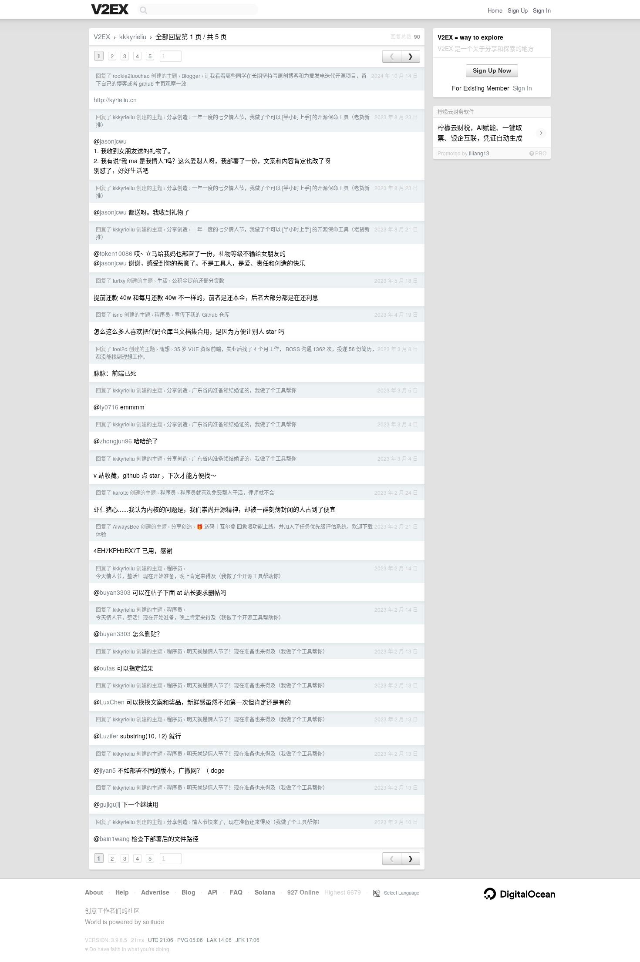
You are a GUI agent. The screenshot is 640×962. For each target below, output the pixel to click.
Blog (188, 892)
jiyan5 (108, 770)
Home (495, 10)
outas (107, 668)
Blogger (191, 75)
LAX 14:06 (219, 939)
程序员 (162, 314)
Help (122, 892)
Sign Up (518, 10)
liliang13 (479, 153)
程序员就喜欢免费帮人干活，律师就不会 (227, 492)
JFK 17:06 (247, 939)
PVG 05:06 (190, 939)
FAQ (236, 892)
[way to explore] (111, 10)
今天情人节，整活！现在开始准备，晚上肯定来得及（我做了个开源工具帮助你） (190, 576)
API (213, 892)
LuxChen (112, 701)
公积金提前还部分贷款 (198, 280)
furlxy (119, 280)
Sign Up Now (492, 70)
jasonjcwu (113, 141)
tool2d (120, 348)
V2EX (102, 36)
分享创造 (177, 117)
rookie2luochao (131, 75)
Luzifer (109, 735)
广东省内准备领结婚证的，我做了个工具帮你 (244, 390)
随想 (164, 348)
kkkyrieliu (132, 36)
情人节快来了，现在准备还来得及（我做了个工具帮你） (257, 821)
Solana (265, 892)
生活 (162, 280)
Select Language (399, 892)
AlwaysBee (126, 526)
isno (118, 314)
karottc (120, 492)
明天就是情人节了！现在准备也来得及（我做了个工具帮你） (257, 651)
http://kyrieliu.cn (115, 99)
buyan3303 (115, 592)
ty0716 (109, 406)
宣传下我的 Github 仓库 (202, 314)
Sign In (542, 10)
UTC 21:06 (160, 939)
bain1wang (115, 838)
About (94, 892)
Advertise (155, 892)
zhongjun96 (116, 440)
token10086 (116, 253)
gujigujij (110, 804)
